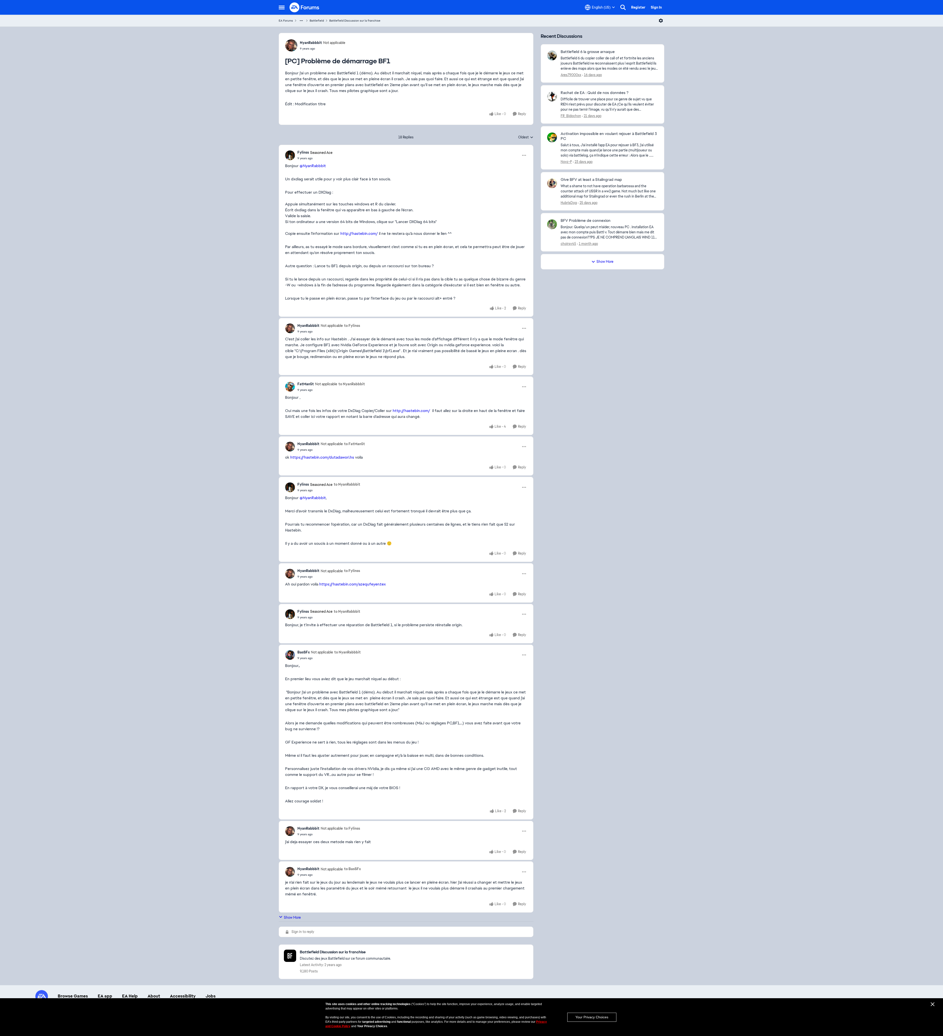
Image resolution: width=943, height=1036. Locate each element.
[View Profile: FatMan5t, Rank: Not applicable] (290, 387)
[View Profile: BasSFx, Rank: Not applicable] (290, 655)
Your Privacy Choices (591, 1017)
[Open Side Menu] (281, 7)
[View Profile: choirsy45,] (552, 224)
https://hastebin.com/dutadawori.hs (322, 457)
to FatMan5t (354, 444)
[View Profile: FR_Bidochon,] (552, 96)
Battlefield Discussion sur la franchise (354, 21)
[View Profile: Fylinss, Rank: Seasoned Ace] (290, 155)
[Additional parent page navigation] (301, 20)
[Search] (623, 7)
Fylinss (303, 152)
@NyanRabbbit (313, 165)
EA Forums (286, 21)
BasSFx (303, 652)
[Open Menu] (660, 20)
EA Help (130, 996)
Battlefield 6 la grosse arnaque (588, 51)
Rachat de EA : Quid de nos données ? (594, 92)
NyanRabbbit (311, 42)
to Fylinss (352, 325)
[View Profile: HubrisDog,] (552, 183)
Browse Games (73, 996)
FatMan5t (305, 384)
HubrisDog (569, 202)
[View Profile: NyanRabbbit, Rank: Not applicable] (291, 45)
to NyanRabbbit (351, 384)
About (154, 996)
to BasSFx (352, 869)
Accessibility (183, 996)
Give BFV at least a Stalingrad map (591, 179)
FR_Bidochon (571, 116)
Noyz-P (566, 161)
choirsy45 (568, 243)
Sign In (656, 7)
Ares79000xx (571, 75)
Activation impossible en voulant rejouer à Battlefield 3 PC (609, 136)
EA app (105, 996)
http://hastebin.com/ (359, 233)
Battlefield (317, 21)
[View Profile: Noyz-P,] (552, 137)
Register (638, 7)
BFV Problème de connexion (585, 220)
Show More (292, 917)
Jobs (211, 996)
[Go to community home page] (304, 7)
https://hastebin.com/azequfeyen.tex (352, 584)
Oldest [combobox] (525, 137)
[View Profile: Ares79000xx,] (552, 55)
